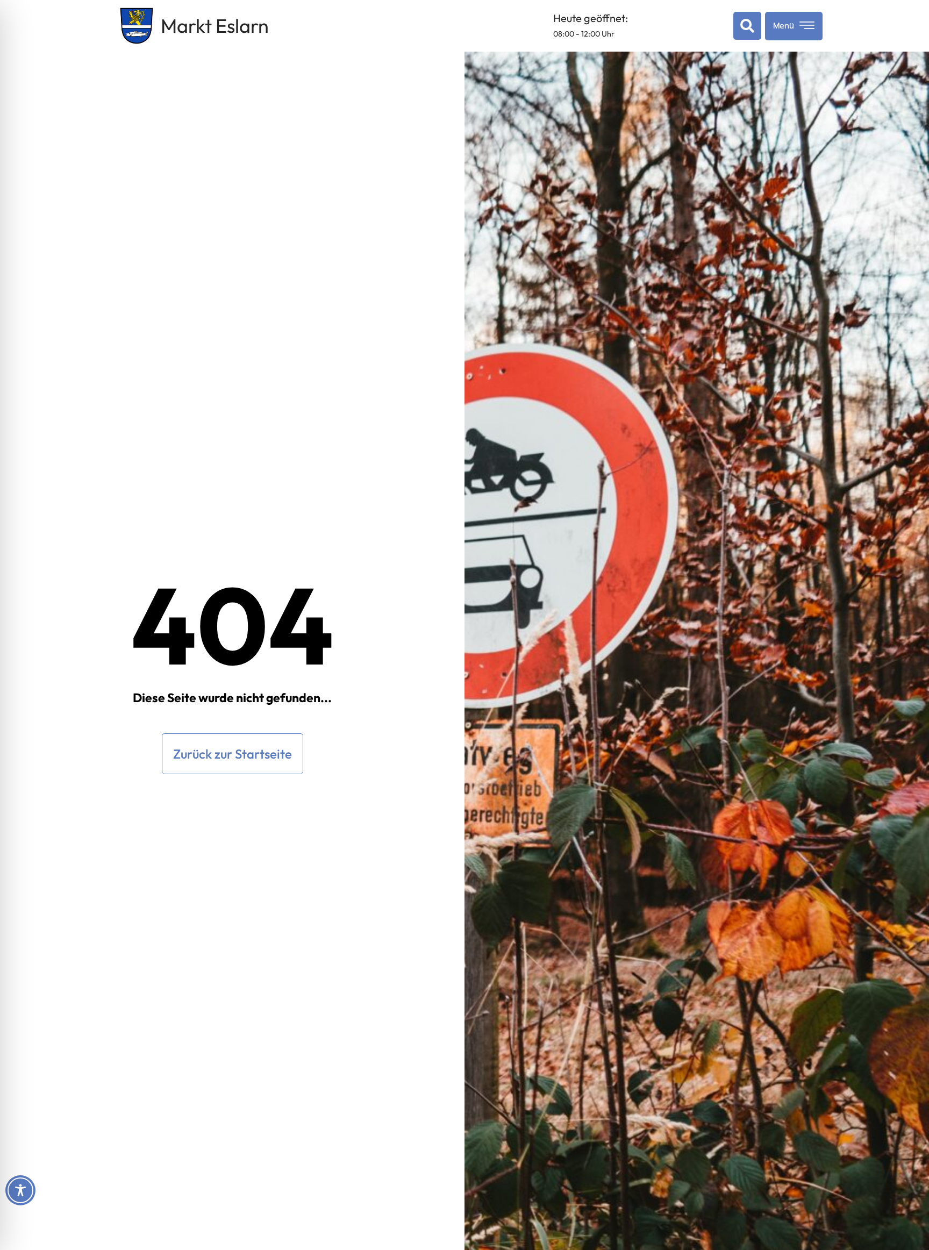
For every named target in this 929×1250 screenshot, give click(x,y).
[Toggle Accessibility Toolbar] (20, 1190)
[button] (745, 26)
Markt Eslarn (215, 25)
